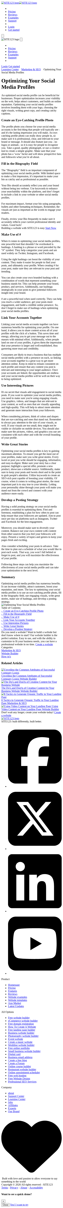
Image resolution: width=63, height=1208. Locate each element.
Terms (4, 1187)
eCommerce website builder (23, 1020)
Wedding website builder (21, 1045)
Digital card (14, 1054)
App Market (14, 1003)
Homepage (14, 984)
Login (11, 26)
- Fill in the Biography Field (16, 613)
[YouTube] (35, 973)
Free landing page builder (21, 1029)
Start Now (50, 228)
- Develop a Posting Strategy (16, 629)
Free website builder (19, 1017)
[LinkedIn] (35, 911)
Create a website (44, 644)
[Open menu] (2, 36)
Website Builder (9, 653)
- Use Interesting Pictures (15, 623)
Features (12, 991)
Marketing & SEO (31, 69)
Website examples (17, 997)
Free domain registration (21, 1023)
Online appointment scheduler (24, 1072)
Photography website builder (23, 1036)
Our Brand (13, 1111)
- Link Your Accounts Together (18, 620)
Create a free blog (17, 1060)
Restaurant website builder (22, 1069)
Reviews (12, 14)
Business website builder (21, 1032)
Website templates (17, 1000)
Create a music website (20, 1042)
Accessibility (36, 1187)
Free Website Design (19, 1078)
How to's (6, 656)
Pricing (12, 11)
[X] (35, 848)
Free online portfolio (19, 1048)
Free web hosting (17, 1075)
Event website (15, 1039)
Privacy (14, 1187)
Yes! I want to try (19, 1204)
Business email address (20, 1057)
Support (12, 20)
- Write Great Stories (12, 626)
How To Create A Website (22, 1026)
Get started (13, 29)
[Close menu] (21, 39)
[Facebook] (35, 786)
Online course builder (19, 1066)
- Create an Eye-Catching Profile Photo (22, 610)
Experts (12, 1108)
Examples (13, 17)
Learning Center (10, 69)
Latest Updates (16, 1006)
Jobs (10, 1102)
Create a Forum (16, 1063)
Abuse (23, 1187)
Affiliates (13, 1105)
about (11, 1093)
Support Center (16, 1096)
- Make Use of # (10, 616)
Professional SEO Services (22, 1081)
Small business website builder (24, 1051)
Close (5, 1205)
